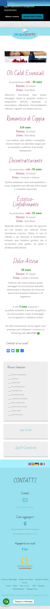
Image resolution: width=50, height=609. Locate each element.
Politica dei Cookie (26, 579)
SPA (34, 586)
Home (8, 586)
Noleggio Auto (32, 589)
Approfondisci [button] (10, 10)
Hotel (15, 586)
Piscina (24, 582)
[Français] (43, 464)
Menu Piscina (24, 586)
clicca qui (33, 534)
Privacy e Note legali (9, 579)
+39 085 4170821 (26, 507)
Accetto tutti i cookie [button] (32, 16)
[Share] (22, 350)
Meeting (41, 586)
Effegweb (45, 595)
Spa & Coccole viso (25, 448)
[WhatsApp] (17, 350)
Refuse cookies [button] (12, 16)
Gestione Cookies (42, 579)
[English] (30, 464)
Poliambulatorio (18, 589)
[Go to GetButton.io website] (6, 606)
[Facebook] (8, 350)
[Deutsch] (36, 464)
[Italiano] (40, 464)
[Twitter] (13, 350)
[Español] (33, 464)
